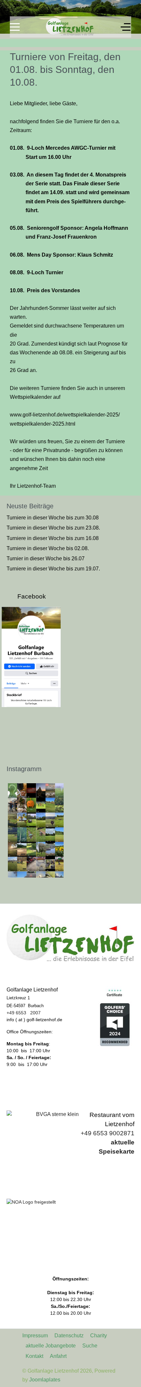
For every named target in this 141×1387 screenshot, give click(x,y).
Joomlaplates (44, 1379)
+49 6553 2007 (24, 1012)
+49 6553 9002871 (107, 1133)
